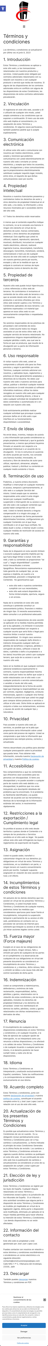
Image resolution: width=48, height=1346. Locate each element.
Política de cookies (23, 1343)
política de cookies (11, 1098)
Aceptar (24, 1325)
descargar (23, 1279)
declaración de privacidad (22, 1096)
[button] (3, 8)
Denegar (24, 1331)
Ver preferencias (24, 1338)
